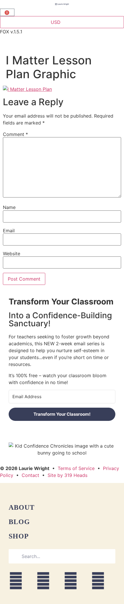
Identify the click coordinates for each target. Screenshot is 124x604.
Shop (19, 536)
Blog (19, 522)
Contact (30, 475)
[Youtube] (70, 581)
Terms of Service (76, 468)
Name (9, 207)
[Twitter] (98, 581)
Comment (15, 134)
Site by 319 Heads (67, 475)
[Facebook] (43, 581)
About (22, 507)
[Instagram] (16, 581)
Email (9, 230)
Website (11, 253)
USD (56, 22)
